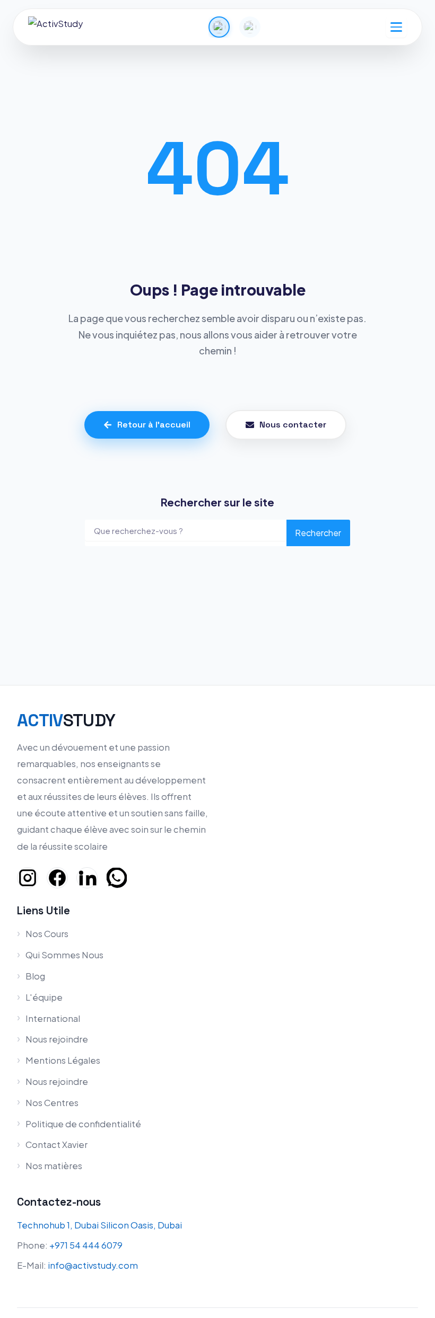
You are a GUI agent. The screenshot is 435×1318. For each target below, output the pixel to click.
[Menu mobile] (396, 27)
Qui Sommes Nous (64, 954)
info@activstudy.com (93, 1265)
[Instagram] (27, 877)
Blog (35, 976)
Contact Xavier (56, 1144)
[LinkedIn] (87, 877)
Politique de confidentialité (83, 1123)
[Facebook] (57, 877)
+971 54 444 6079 (86, 1245)
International (52, 1018)
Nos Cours (46, 933)
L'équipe (44, 997)
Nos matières (53, 1165)
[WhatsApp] (116, 877)
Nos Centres (52, 1102)
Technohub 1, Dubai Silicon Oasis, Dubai (99, 1225)
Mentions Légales (62, 1060)
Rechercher (318, 532)
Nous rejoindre (56, 1039)
